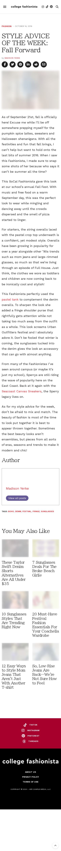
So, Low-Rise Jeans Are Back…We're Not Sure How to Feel (44, 674)
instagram (33, 730)
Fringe (36, 511)
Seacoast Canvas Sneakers (22, 391)
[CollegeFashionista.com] (24, 6)
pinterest (33, 736)
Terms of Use (30, 782)
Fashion (7, 26)
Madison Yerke (12, 58)
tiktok (33, 725)
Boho (11, 511)
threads (33, 741)
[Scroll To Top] (55, 845)
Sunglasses (47, 511)
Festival (26, 511)
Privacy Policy (30, 777)
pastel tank (10, 299)
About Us (30, 772)
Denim (18, 511)
